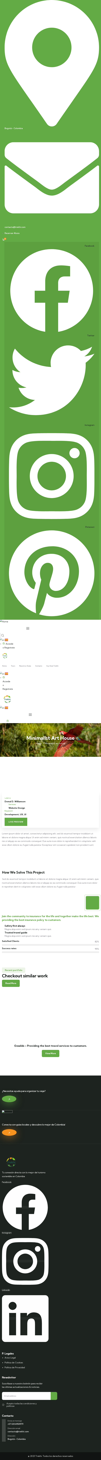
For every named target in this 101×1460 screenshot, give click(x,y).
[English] (2, 639)
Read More (10, 983)
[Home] (4, 622)
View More (50, 1053)
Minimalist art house (48, 1000)
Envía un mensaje (15, 1421)
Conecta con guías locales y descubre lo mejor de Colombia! (33, 1124)
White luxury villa (48, 1021)
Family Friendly (44, 1003)
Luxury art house (48, 1032)
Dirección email (14, 1428)
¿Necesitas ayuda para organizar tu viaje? (24, 1091)
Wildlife (41, 993)
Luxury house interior (48, 1011)
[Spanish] (6, 639)
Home (39, 743)
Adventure (42, 1014)
